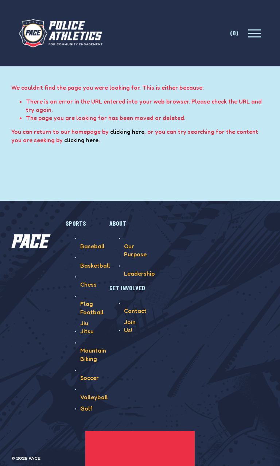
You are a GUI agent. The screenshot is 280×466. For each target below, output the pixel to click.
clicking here (127, 131)
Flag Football (92, 307)
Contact (135, 310)
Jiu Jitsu (87, 327)
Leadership (139, 273)
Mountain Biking (93, 354)
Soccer (89, 377)
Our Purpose (135, 250)
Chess (88, 284)
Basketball (95, 265)
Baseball (92, 246)
